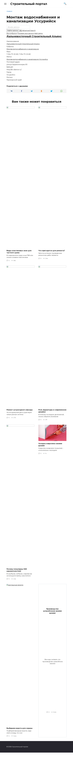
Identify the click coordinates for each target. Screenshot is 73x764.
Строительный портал (28, 4)
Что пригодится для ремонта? (51, 251)
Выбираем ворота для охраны (20, 728)
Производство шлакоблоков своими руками (52, 611)
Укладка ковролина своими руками (50, 444)
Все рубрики (12, 33)
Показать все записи (25, 33)
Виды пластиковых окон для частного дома (19, 252)
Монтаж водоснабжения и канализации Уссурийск (27, 59)
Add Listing (38, 33)
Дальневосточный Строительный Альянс (34, 36)
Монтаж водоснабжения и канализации (23, 49)
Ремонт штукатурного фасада (20, 410)
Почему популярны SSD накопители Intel (17, 570)
